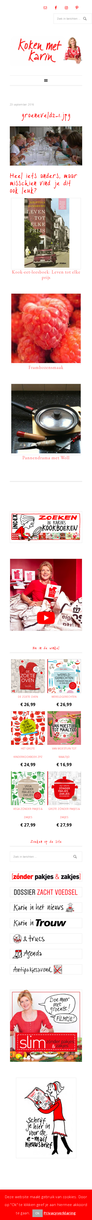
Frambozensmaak (46, 367)
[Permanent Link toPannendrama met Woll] (46, 451)
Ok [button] (37, 1213)
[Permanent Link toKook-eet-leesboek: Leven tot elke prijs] (46, 265)
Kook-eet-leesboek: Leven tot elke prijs (46, 274)
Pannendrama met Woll (46, 457)
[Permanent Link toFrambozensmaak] (46, 360)
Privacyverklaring (60, 1212)
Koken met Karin (46, 50)
